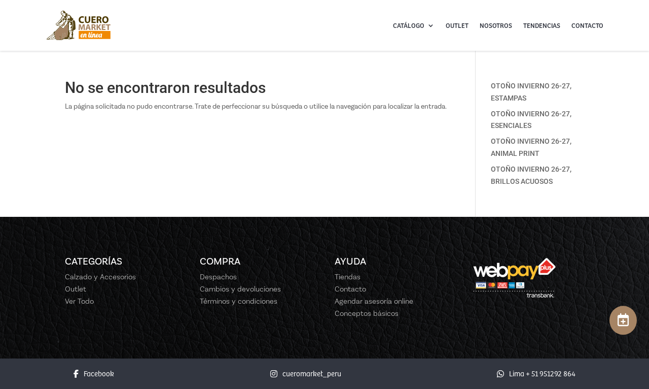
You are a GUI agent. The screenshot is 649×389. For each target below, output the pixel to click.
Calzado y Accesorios (100, 276)
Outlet (457, 25)
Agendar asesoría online (374, 301)
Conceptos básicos (367, 313)
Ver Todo (79, 301)
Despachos (218, 276)
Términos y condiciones (238, 301)
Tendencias (541, 25)
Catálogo (408, 25)
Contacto (587, 25)
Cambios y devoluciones (240, 289)
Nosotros (496, 25)
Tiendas (347, 276)
